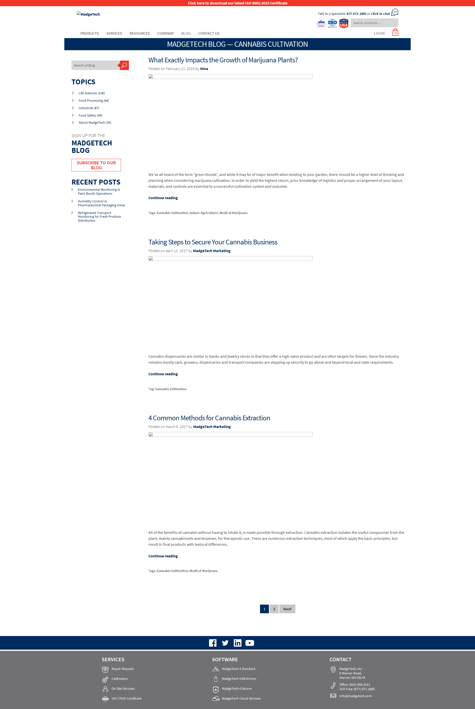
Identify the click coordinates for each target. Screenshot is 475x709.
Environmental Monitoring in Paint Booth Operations (99, 191)
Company (165, 33)
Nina (204, 68)
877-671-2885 (356, 13)
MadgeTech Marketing (212, 250)
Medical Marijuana (233, 213)
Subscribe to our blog (96, 165)
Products (89, 33)
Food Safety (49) (90, 115)
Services (114, 33)
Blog (186, 33)
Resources (140, 33)
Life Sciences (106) (92, 93)
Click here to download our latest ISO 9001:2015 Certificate (237, 2)
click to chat (380, 13)
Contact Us (209, 33)
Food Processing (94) (94, 100)
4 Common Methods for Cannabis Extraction (209, 417)
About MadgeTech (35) (95, 122)
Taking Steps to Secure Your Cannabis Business (212, 241)
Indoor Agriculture (204, 213)
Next (287, 608)
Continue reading (163, 197)
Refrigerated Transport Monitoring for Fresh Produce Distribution (99, 217)
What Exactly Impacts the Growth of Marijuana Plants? (223, 59)
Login (379, 33)
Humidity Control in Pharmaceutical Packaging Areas (101, 203)
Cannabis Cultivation (172, 213)
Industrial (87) (89, 108)
